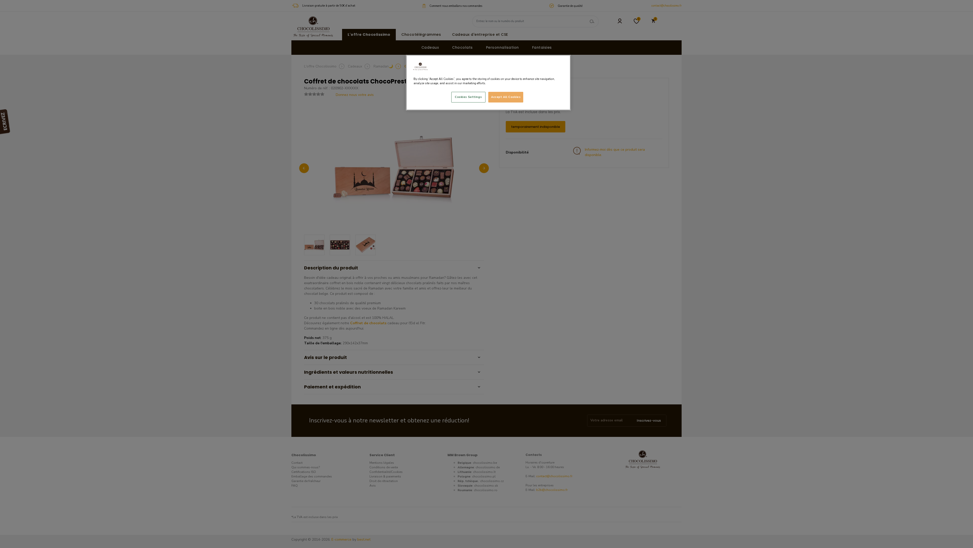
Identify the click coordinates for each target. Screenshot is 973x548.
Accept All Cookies (505, 97)
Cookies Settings (468, 97)
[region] (488, 82)
